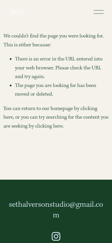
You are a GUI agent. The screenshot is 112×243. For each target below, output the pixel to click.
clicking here (49, 126)
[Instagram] (56, 236)
